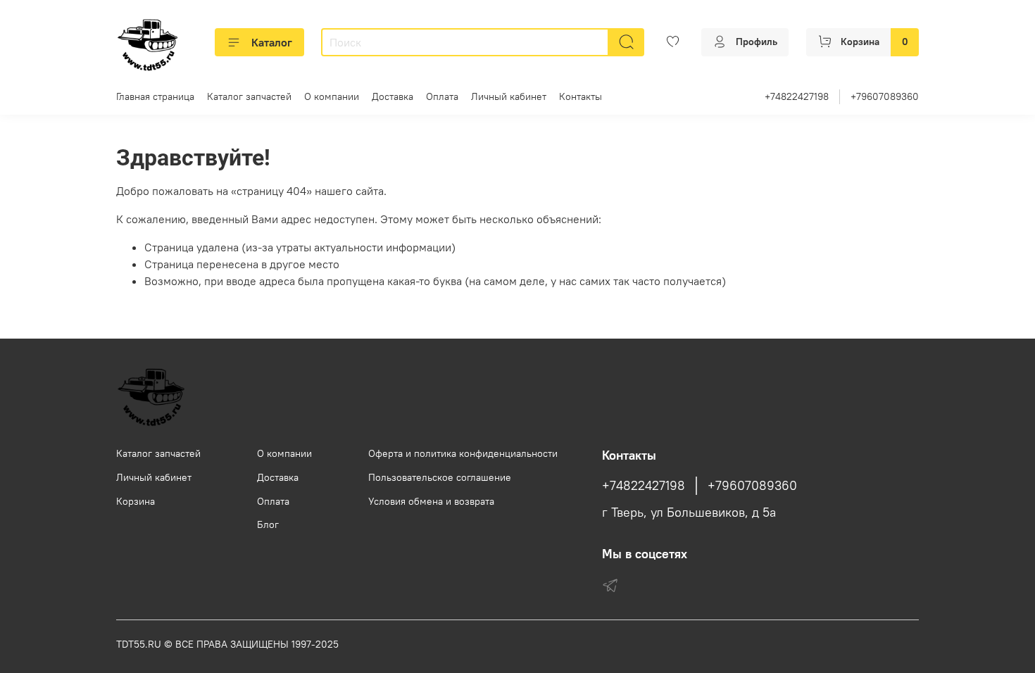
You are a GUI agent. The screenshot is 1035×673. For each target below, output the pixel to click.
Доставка (392, 96)
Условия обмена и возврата (431, 501)
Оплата (442, 96)
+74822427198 (797, 96)
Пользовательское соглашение (439, 477)
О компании (331, 96)
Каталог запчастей (249, 96)
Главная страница (155, 96)
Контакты (580, 96)
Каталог (271, 42)
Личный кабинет (508, 96)
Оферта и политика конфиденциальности (463, 453)
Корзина (135, 501)
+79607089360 (885, 96)
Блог (268, 524)
